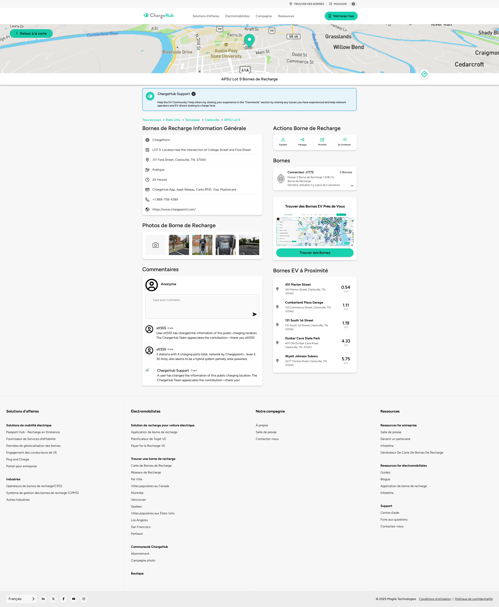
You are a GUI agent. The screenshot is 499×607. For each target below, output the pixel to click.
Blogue (385, 479)
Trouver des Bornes (315, 253)
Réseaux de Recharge (146, 472)
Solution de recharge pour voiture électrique (163, 425)
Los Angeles (139, 520)
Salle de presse (266, 432)
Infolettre (387, 446)
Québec (136, 506)
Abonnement (140, 553)
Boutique (137, 573)
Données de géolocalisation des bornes (33, 446)
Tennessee (192, 120)
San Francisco (140, 527)
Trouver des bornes (309, 4)
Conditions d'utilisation (435, 599)
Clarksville (212, 120)
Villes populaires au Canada (150, 486)
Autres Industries (18, 499)
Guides (385, 472)
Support (386, 506)
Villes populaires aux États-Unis (152, 513)
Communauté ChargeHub (149, 547)
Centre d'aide (389, 513)
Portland (136, 534)
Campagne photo (143, 560)
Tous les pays (151, 120)
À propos (262, 425)
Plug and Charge (17, 459)
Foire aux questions (393, 519)
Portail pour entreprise (21, 466)
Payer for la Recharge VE (148, 446)
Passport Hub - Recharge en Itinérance (33, 432)
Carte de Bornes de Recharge (151, 465)
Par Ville (136, 479)
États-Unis (173, 120)
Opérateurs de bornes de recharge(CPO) (34, 486)
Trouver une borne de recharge (153, 459)
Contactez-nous (267, 439)
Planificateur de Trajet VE (148, 439)
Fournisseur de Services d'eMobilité (31, 439)
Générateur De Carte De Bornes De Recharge (411, 452)
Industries (13, 479)
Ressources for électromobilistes (403, 465)
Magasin (340, 4)
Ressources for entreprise (398, 425)
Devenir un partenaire (395, 439)
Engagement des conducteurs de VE (31, 452)
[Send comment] (255, 314)
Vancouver (138, 499)
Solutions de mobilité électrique (28, 425)
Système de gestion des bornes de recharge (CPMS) (42, 493)
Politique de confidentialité (474, 599)
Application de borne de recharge (154, 432)
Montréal (137, 493)
